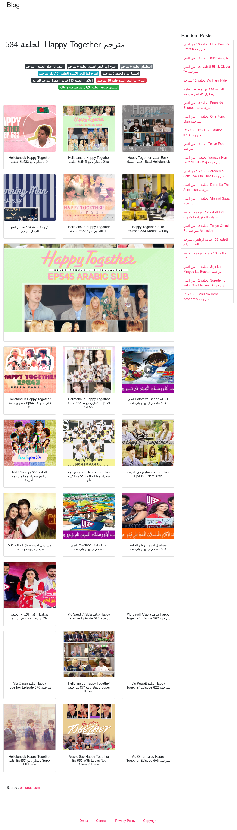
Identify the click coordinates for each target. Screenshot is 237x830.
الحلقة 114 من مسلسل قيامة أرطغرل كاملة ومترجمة (203, 91)
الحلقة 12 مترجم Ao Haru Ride (205, 80)
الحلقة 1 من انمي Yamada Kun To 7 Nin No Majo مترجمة (205, 159)
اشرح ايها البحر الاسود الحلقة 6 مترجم (92, 66)
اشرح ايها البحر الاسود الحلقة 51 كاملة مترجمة (68, 73)
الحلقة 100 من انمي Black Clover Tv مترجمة (206, 69)
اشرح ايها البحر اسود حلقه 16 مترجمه (121, 80)
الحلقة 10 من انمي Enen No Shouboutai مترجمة (203, 105)
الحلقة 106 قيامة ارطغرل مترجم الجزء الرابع (205, 241)
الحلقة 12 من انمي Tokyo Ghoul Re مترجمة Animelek (206, 228)
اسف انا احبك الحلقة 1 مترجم (45, 66)
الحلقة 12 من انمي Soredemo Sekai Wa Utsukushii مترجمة (204, 282)
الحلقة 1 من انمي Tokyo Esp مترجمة (203, 146)
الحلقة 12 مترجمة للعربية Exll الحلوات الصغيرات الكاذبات (203, 214)
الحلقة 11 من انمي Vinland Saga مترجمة (206, 200)
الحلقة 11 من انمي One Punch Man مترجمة (205, 118)
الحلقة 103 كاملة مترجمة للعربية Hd (205, 255)
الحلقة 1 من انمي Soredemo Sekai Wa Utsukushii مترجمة (203, 173)
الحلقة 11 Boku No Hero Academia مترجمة (200, 296)
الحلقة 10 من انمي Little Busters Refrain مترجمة (206, 46)
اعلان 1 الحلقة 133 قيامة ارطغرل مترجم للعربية (62, 80)
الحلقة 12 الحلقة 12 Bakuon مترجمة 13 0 (203, 132)
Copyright (150, 820)
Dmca (84, 820)
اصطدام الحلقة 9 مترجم (136, 66)
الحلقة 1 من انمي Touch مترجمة (206, 57)
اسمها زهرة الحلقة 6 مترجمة (120, 73)
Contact (101, 820)
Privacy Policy (125, 820)
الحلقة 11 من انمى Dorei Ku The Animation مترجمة (206, 187)
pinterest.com (30, 787)
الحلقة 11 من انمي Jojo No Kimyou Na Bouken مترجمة (203, 269)
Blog (13, 4)
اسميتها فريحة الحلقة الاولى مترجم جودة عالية (89, 87)
